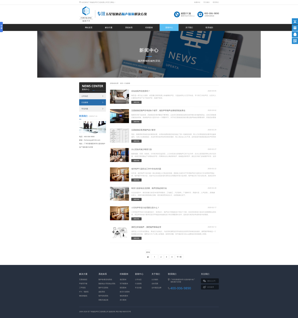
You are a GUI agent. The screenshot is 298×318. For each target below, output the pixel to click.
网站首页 (88, 27)
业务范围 (155, 283)
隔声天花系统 (103, 287)
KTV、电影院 (84, 292)
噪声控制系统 (103, 296)
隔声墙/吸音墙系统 (105, 279)
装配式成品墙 (103, 300)
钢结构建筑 (83, 296)
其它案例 (123, 300)
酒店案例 (123, 279)
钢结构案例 (124, 296)
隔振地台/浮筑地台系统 (106, 283)
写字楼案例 (124, 283)
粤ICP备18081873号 (123, 311)
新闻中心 (169, 27)
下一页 (179, 257)
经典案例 (149, 27)
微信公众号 (211, 281)
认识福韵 (155, 279)
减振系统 (101, 292)
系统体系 (129, 27)
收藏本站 (197, 2)
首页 (121, 83)
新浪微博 (210, 287)
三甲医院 (82, 287)
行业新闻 (84, 102)
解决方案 (108, 27)
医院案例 (123, 287)
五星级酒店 (83, 279)
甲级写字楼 (83, 283)
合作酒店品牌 (156, 287)
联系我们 (216, 2)
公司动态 (84, 96)
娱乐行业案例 (125, 292)
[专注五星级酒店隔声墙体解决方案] (113, 7)
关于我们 (189, 27)
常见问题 (84, 109)
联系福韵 (209, 27)
